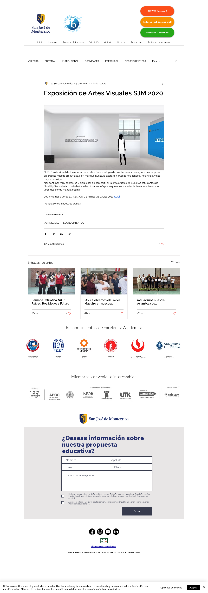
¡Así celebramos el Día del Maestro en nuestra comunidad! (102, 301)
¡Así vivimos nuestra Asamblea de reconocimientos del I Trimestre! (152, 301)
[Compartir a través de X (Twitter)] (53, 233)
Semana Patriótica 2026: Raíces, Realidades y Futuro (50, 301)
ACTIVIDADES (92, 61)
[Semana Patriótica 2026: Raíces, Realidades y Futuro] (51, 281)
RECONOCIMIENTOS (135, 61)
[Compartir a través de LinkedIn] (61, 233)
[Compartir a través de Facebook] (45, 233)
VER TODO (33, 61)
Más (154, 61)
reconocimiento (54, 215)
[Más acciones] (162, 83)
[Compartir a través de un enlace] (69, 233)
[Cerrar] (204, 587)
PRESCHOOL (111, 61)
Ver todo (175, 262)
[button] (136, 44)
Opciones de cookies (171, 587)
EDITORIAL (50, 61)
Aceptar (193, 587)
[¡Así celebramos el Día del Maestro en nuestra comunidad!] (104, 281)
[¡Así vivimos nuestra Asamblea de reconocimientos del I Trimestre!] (156, 281)
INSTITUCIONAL (70, 61)
